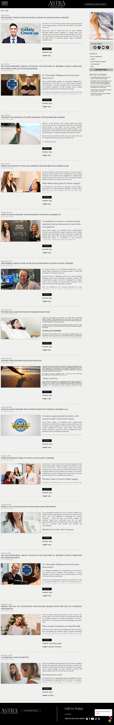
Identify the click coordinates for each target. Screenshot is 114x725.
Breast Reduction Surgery (98, 61)
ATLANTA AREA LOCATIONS (57, 7)
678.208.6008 (68, 714)
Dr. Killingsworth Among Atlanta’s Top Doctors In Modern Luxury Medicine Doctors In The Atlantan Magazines (101, 82)
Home (2, 10)
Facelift (93, 59)
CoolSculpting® (95, 64)
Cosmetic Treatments (55, 646)
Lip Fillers (51, 695)
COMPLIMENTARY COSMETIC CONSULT (95, 4)
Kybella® (45, 533)
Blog (7, 10)
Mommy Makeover (96, 56)
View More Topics (101, 69)
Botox (51, 692)
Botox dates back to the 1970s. (65, 678)
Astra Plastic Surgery (55, 643)
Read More (47, 48)
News (50, 444)
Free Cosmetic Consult (31, 710)
